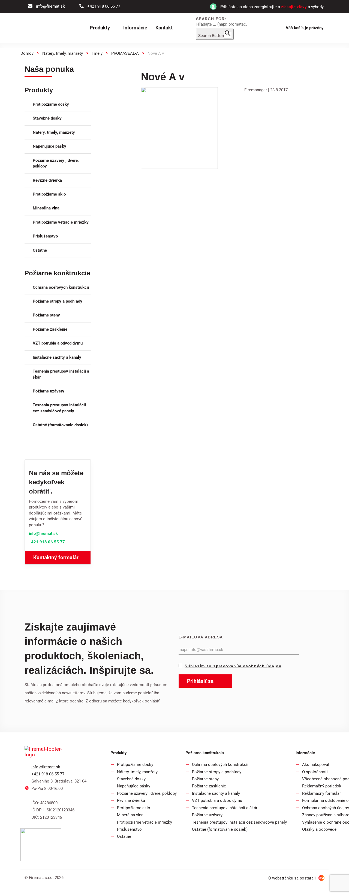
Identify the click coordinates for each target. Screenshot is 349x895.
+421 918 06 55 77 (47, 542)
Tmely (97, 53)
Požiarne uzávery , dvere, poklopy (56, 163)
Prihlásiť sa (201, 681)
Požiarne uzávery (48, 391)
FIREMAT (54, 28)
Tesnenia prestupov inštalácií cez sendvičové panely (59, 408)
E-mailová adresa (201, 637)
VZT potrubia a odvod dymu (58, 343)
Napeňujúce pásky (49, 146)
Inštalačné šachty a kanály (57, 357)
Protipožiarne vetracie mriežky (61, 222)
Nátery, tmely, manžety (62, 53)
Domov (27, 53)
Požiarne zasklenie (50, 329)
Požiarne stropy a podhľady (57, 301)
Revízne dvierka (47, 180)
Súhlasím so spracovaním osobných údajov (233, 666)
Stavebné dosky (47, 118)
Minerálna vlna (46, 208)
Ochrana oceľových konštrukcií (61, 287)
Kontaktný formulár (56, 557)
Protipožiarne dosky (51, 104)
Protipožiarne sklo (49, 194)
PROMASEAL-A (125, 53)
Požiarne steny (46, 315)
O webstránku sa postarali (292, 878)
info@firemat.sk (43, 533)
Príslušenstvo (45, 236)
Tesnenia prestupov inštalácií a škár (61, 374)
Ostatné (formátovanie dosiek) (60, 424)
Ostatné (40, 250)
